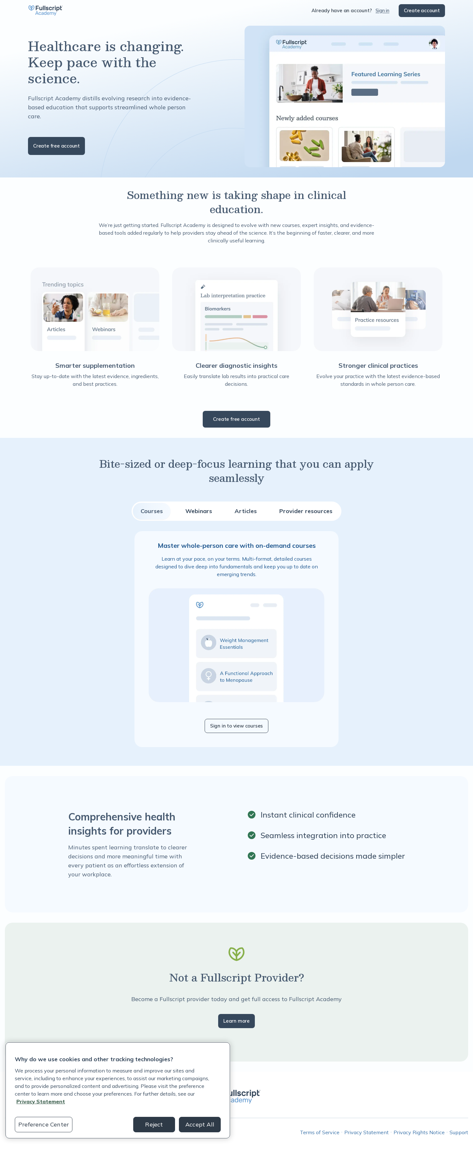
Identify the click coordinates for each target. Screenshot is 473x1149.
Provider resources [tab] (305, 511)
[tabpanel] (236, 639)
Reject (154, 1124)
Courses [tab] (152, 511)
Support (459, 1132)
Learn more (236, 1021)
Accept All (199, 1124)
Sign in (382, 10)
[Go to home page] (45, 10)
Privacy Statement (366, 1132)
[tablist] (236, 511)
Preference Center (43, 1124)
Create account (422, 10)
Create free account (56, 146)
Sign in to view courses (236, 726)
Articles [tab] (246, 511)
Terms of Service (319, 1132)
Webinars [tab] (198, 511)
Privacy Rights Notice (419, 1132)
